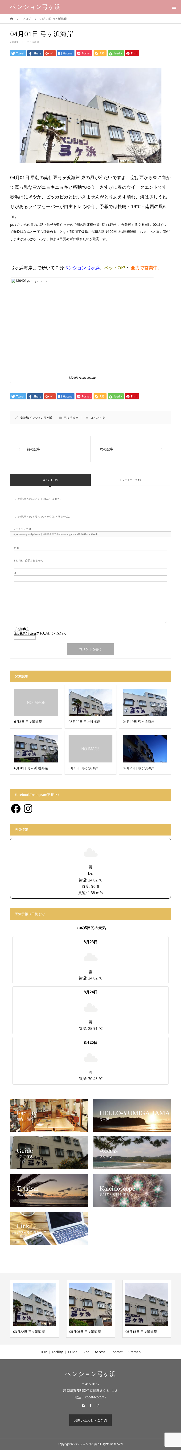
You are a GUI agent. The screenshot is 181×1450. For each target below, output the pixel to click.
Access (100, 1352)
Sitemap (134, 1352)
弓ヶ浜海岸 (33, 42)
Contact (117, 1352)
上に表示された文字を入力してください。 (41, 633)
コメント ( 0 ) (50, 479)
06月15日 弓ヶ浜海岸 (85, 1331)
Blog (86, 1352)
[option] (34, 1309)
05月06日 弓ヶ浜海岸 (29, 1331)
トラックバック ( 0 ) (130, 480)
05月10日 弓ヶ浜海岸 (141, 1331)
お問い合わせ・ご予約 (90, 1420)
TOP (43, 1352)
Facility (57, 1352)
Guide (72, 1352)
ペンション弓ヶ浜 (35, 7)
